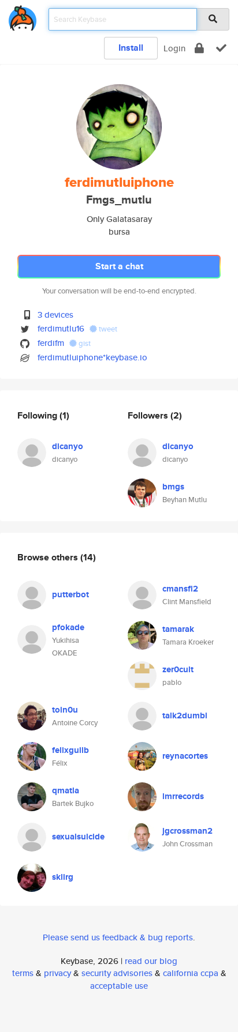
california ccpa (190, 973)
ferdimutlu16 (61, 328)
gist (84, 343)
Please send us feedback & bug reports (118, 937)
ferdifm (51, 343)
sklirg (62, 877)
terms (23, 973)
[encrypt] (199, 48)
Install (130, 47)
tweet (107, 328)
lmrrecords (183, 796)
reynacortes (185, 755)
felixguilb (70, 750)
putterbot (70, 594)
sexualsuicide (78, 836)
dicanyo (67, 446)
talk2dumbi (184, 715)
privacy (57, 973)
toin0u (65, 709)
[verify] (221, 48)
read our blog (151, 961)
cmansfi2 (180, 588)
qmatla (65, 790)
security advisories (117, 973)
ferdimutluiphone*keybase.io (92, 357)
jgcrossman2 (187, 830)
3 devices (55, 314)
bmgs (173, 486)
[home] (22, 15)
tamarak (178, 629)
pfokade (68, 627)
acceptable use (119, 986)
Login (174, 48)
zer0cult (178, 669)
